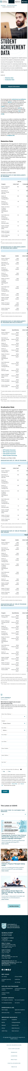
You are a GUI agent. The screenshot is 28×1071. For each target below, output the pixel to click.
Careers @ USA (15, 1025)
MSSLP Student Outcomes (10, 455)
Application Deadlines (20, 1009)
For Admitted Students (7, 1002)
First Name (4, 734)
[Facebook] (3, 970)
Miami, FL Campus (6, 943)
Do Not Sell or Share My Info (14, 1063)
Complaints (14, 1019)
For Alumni (17, 1002)
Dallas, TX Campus (6, 955)
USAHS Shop (4, 1031)
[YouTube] (7, 970)
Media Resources (16, 1028)
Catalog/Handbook (16, 1022)
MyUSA (3, 1022)
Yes (9, 771)
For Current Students (19, 1000)
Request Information (14, 86)
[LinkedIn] (9, 970)
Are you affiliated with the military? (10, 769)
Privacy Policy (14, 783)
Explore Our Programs (10, 986)
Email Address (5, 755)
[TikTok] (10, 970)
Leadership (17, 979)
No (4, 771)
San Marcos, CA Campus (7, 932)
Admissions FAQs (5, 1012)
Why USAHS (5, 974)
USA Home (3, 5)
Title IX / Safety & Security (14, 1048)
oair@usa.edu (11, 135)
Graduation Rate (9, 79)
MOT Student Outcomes (9, 452)
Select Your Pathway (6, 714)
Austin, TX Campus (6, 950)
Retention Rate (9, 78)
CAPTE (2, 106)
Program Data (14, 1052)
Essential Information (12, 5)
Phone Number (5, 748)
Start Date (4, 727)
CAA (19, 111)
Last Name (4, 741)
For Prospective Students (7, 1000)
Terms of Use (14, 1066)
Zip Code (4, 762)
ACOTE (20, 108)
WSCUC (10, 102)
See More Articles (14, 906)
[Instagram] (5, 970)
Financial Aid (18, 1012)
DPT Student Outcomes (9, 450)
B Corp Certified (18, 976)
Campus (3, 720)
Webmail (4, 1025)
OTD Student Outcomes (9, 453)
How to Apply (5, 1009)
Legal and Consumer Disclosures (14, 1045)
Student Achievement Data (8, 7)
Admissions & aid (8, 1007)
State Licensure (15, 1031)
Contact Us (4, 1019)
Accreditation (14, 1056)
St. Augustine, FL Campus (8, 937)
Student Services (8, 997)
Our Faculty (17, 982)
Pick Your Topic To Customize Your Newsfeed (13, 811)
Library (3, 1028)
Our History (4, 976)
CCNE (2, 114)
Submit (5, 791)
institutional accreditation (19, 99)
